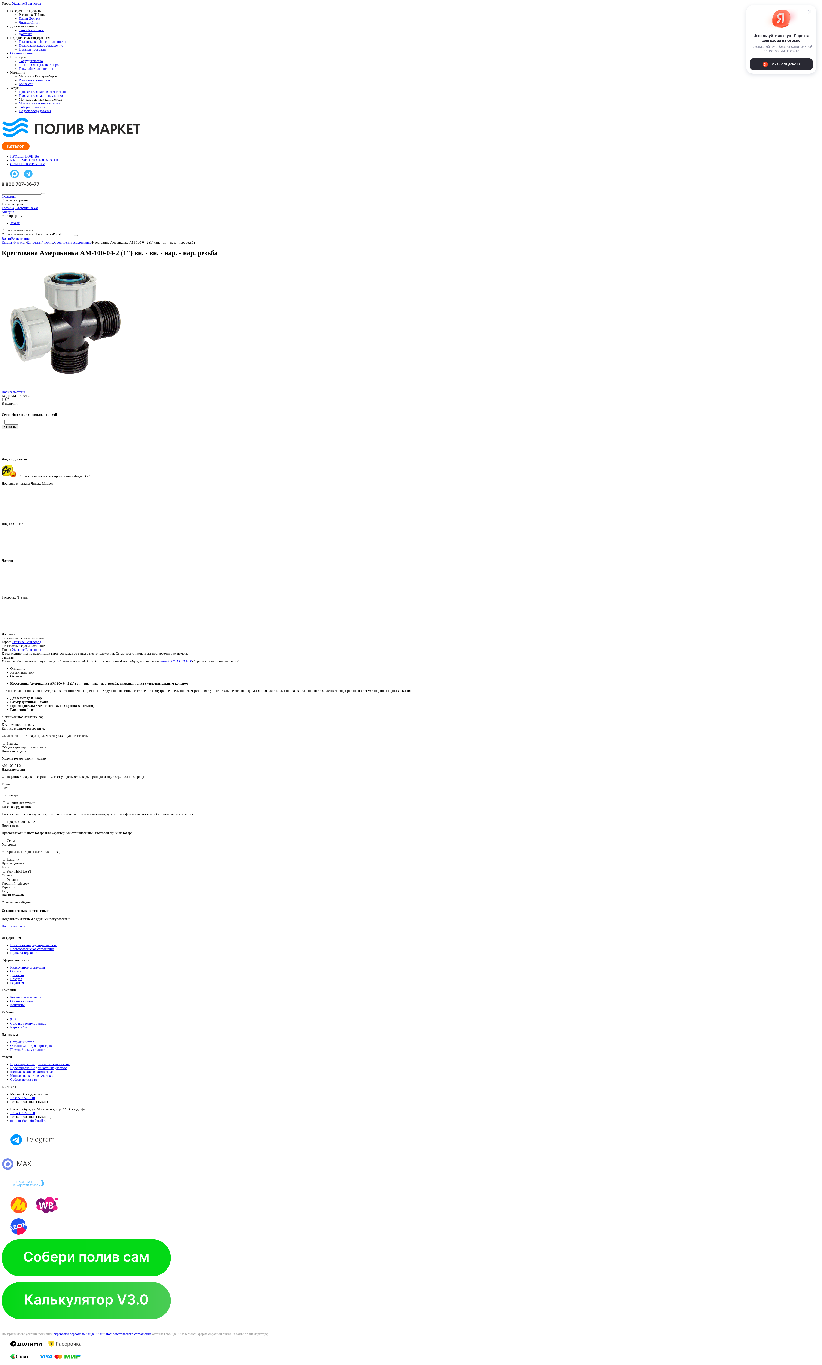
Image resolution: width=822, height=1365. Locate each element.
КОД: (6, 396)
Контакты (26, 84)
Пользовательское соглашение (41, 45)
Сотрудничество (31, 61)
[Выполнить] (76, 235)
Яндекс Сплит (29, 22)
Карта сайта (19, 1027)
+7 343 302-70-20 (22, 1113)
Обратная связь (21, 53)
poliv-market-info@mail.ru (28, 1120)
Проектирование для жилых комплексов (40, 1064)
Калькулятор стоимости (27, 967)
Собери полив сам (32, 107)
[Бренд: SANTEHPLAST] (10, 407)
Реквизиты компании (34, 80)
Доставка (25, 34)
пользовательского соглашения (128, 1334)
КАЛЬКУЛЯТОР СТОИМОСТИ (34, 160)
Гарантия (17, 983)
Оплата (15, 971)
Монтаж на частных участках (40, 103)
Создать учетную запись (28, 1023)
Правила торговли (32, 49)
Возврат (16, 979)
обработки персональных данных (78, 1334)
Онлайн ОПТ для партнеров (39, 65)
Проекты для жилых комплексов (43, 92)
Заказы (15, 223)
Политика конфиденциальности (42, 41)
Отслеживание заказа (17, 234)
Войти (6, 238)
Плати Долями (29, 18)
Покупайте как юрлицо (36, 68)
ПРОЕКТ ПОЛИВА (24, 156)
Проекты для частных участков (41, 95)
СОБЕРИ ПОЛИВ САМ (27, 164)
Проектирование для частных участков (38, 1068)
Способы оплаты (31, 30)
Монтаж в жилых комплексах (32, 1072)
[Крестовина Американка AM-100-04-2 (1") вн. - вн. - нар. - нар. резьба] (66, 389)
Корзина (8, 208)
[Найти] (43, 193)
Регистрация (20, 238)
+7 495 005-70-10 (22, 1098)
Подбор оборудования (35, 111)
